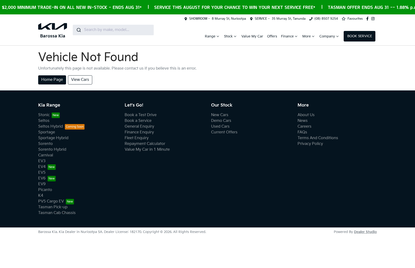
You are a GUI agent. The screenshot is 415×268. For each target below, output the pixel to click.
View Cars (80, 79)
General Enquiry (139, 126)
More (306, 36)
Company (327, 36)
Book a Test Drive (141, 115)
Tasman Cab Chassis (57, 213)
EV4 (42, 167)
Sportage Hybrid (53, 138)
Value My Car (252, 36)
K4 (40, 195)
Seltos (43, 121)
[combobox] (113, 30)
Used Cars (220, 126)
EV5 (42, 172)
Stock (228, 36)
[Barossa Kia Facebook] (368, 19)
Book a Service (138, 121)
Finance (287, 36)
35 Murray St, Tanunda (288, 19)
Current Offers (224, 132)
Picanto (45, 190)
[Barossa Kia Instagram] (374, 19)
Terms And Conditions (318, 138)
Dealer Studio (365, 232)
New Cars (219, 115)
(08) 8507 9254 (326, 19)
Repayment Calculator (145, 144)
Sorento (45, 144)
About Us (306, 115)
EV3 (42, 161)
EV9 (42, 184)
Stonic (44, 115)
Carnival (45, 155)
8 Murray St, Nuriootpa (229, 19)
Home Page (52, 79)
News (303, 121)
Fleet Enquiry (137, 138)
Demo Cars (221, 121)
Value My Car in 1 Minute (147, 149)
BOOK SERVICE (359, 36)
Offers (272, 36)
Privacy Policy (310, 144)
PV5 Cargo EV (51, 201)
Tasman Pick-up (52, 207)
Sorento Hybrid (52, 149)
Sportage (46, 132)
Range (210, 36)
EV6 (42, 178)
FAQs (302, 132)
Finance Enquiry (139, 132)
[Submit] (78, 30)
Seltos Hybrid (50, 126)
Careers (304, 126)
